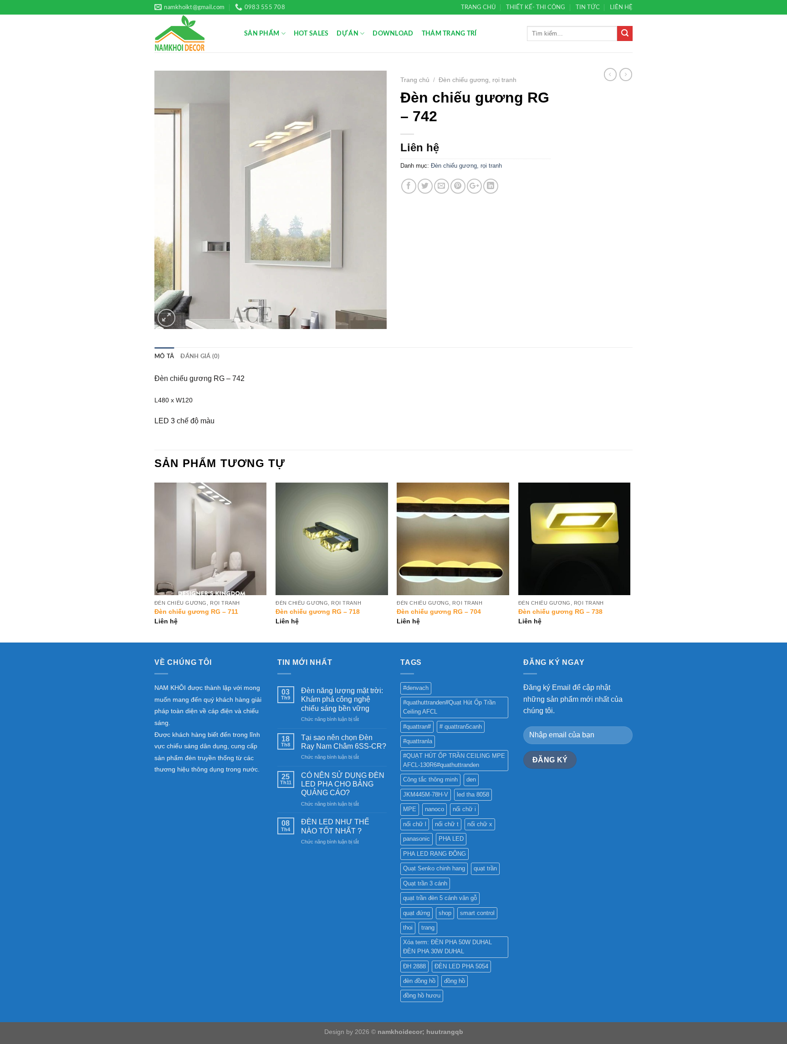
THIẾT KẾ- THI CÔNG (535, 7)
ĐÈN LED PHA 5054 (461, 966)
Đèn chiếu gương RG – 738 (560, 611)
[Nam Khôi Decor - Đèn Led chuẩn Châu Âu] (192, 33)
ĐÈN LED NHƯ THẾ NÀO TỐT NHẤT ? (335, 826)
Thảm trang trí (449, 33)
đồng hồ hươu (421, 995)
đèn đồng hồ (419, 980)
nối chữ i (464, 809)
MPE (409, 809)
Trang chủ (414, 80)
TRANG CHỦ (478, 7)
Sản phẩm (261, 33)
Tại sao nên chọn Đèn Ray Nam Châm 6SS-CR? (343, 742)
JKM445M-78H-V (425, 794)
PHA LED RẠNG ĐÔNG (434, 853)
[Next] (630, 562)
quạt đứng (416, 913)
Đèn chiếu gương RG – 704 (439, 611)
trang (427, 927)
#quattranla (417, 741)
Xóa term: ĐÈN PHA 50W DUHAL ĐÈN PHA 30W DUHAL (447, 947)
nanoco (434, 809)
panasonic (416, 838)
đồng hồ (454, 980)
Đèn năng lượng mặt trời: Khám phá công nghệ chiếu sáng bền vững (342, 699)
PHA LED (451, 838)
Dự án (347, 33)
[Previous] (155, 562)
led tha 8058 (473, 794)
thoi (408, 927)
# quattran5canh (460, 726)
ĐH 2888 (414, 966)
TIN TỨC (588, 7)
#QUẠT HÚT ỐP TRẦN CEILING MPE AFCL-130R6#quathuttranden (454, 760)
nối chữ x (479, 824)
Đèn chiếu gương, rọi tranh (477, 80)
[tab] (164, 356)
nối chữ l (414, 824)
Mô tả (164, 356)
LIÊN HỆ (621, 7)
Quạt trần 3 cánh (425, 883)
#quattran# (417, 726)
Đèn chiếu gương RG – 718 (318, 611)
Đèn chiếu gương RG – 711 (196, 611)
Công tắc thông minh (430, 779)
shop (445, 913)
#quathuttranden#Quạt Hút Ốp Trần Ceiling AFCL (449, 707)
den (471, 779)
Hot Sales (311, 33)
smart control (477, 913)
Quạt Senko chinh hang (434, 868)
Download (393, 33)
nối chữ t (447, 824)
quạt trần (485, 868)
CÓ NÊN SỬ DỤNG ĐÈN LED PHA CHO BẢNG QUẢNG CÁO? (342, 784)
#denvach (416, 687)
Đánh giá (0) (200, 356)
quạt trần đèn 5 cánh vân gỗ (440, 898)
